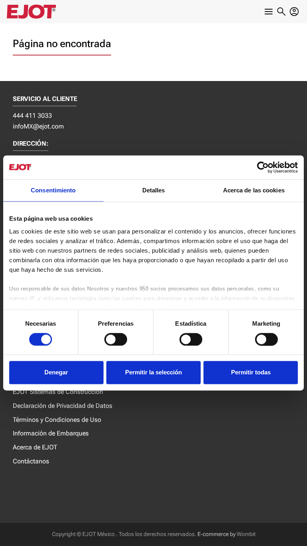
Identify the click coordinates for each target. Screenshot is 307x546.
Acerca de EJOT (35, 447)
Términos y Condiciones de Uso (57, 419)
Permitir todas (251, 372)
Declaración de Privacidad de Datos (62, 406)
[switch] (115, 339)
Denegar (56, 372)
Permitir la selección (153, 372)
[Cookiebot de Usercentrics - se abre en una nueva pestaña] (263, 167)
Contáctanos (31, 461)
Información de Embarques (51, 433)
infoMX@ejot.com (38, 126)
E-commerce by (216, 534)
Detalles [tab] (153, 190)
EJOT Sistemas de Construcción (58, 392)
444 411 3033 (32, 115)
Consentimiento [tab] (53, 190)
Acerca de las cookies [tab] (254, 190)
